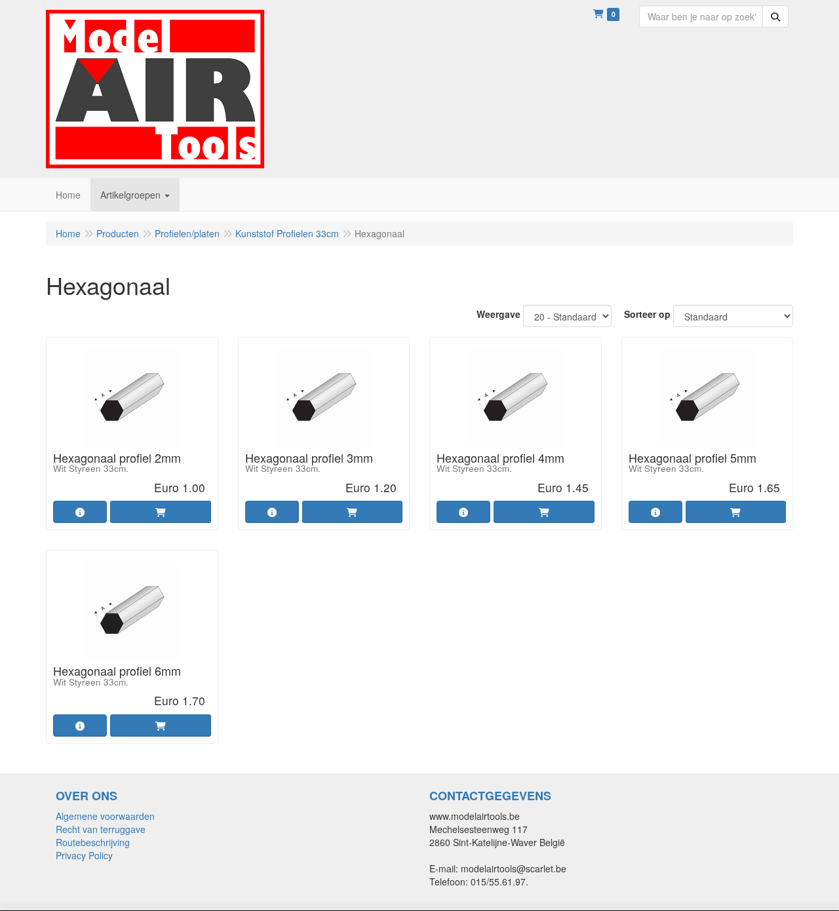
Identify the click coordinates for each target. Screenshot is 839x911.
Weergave (498, 313)
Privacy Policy (84, 855)
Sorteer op (647, 313)
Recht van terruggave (101, 829)
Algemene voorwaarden (105, 816)
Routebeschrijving (93, 842)
